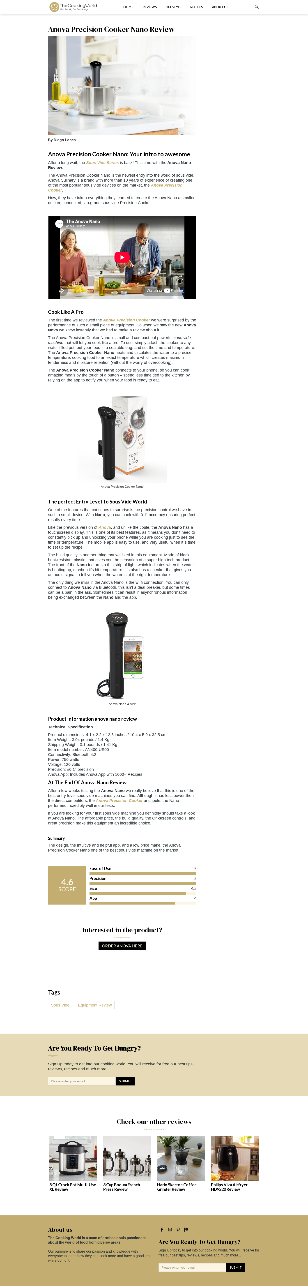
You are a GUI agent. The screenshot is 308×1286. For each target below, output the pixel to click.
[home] (82, 7)
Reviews (150, 7)
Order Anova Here (122, 945)
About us (220, 7)
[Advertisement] (230, 92)
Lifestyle (173, 7)
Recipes (196, 7)
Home (128, 7)
